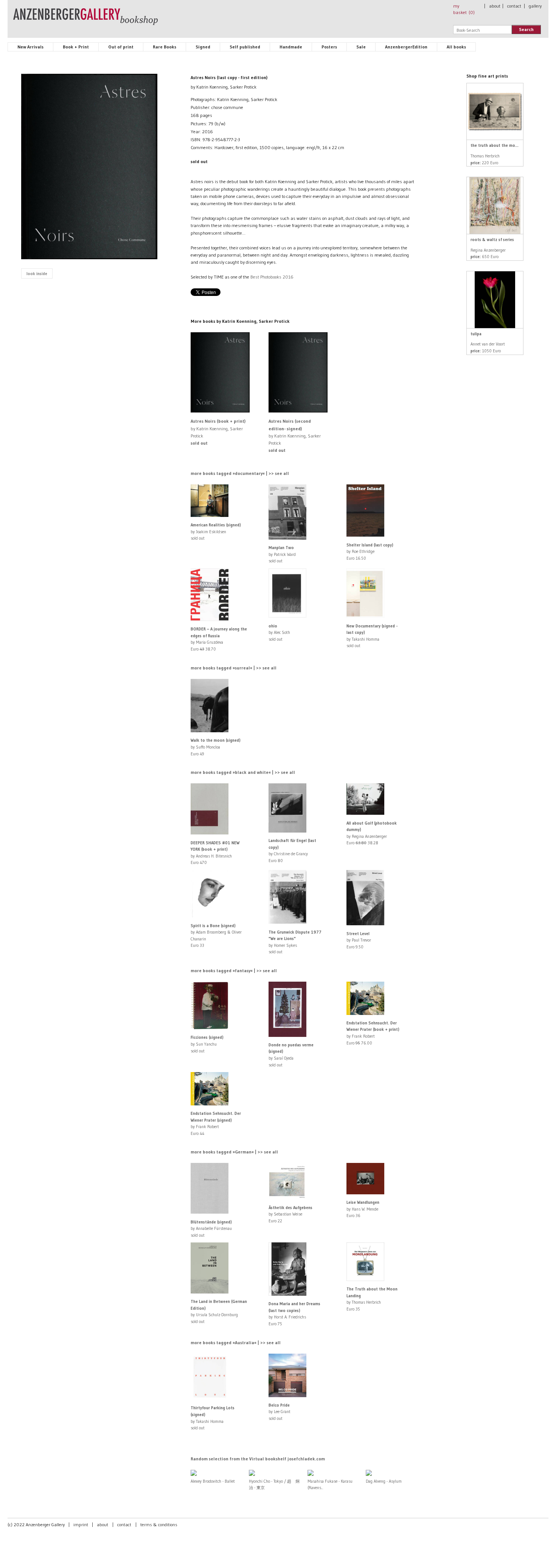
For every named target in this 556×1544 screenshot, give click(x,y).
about (494, 6)
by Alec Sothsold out (279, 632)
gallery (535, 6)
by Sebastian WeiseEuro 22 (290, 1214)
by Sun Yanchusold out (207, 1044)
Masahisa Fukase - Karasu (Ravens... (330, 1484)
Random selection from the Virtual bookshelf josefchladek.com (258, 1459)
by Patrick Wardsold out (282, 554)
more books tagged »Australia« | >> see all (236, 1342)
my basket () (464, 9)
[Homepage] (85, 20)
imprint (80, 1524)
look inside (36, 273)
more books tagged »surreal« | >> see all (233, 668)
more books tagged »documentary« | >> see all (240, 473)
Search (526, 29)
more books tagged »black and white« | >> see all (243, 772)
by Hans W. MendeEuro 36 (362, 1209)
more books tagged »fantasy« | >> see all (234, 970)
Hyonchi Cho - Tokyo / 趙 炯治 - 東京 (274, 1484)
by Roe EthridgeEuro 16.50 (369, 551)
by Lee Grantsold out (279, 1411)
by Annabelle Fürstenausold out (211, 1228)
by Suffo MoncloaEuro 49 (216, 747)
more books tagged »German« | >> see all (234, 1152)
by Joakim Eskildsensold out (216, 531)
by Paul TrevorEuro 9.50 (358, 940)
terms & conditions (158, 1524)
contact (514, 6)
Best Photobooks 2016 (272, 277)
